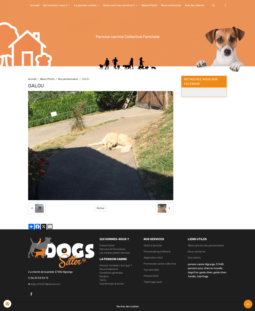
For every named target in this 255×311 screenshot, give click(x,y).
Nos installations (109, 269)
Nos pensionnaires (68, 79)
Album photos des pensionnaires (206, 245)
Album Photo (149, 5)
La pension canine (85, 5)
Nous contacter (171, 5)
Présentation (107, 245)
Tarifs (103, 280)
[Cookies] (7, 304)
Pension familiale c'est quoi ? (116, 265)
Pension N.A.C (151, 276)
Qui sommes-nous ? (55, 5)
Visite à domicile (153, 245)
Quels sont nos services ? (119, 5)
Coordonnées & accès (112, 283)
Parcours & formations (112, 249)
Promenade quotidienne (157, 251)
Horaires (104, 276)
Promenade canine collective (160, 263)
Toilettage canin (153, 282)
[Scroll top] (248, 304)
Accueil (34, 5)
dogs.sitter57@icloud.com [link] (45, 284)
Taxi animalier (151, 269)
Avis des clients (194, 5)
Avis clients (194, 257)
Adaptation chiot (153, 257)
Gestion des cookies (127, 306)
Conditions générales (111, 272)
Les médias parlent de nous (115, 252)
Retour (101, 208)
